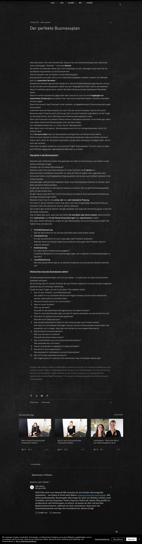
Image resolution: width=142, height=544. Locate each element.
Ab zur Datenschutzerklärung (26, 541)
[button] (120, 4)
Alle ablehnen (118, 539)
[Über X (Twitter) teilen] (36, 396)
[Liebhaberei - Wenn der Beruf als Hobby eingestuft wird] (107, 428)
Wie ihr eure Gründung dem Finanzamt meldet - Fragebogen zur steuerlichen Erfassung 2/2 (34, 441)
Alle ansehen (118, 415)
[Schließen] (139, 539)
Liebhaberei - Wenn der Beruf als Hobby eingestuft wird (106, 441)
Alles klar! (131, 539)
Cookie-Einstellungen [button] (102, 539)
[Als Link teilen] (47, 396)
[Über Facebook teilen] (31, 396)
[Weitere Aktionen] (110, 22)
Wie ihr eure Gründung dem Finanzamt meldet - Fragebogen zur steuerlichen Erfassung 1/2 (70, 441)
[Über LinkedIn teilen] (42, 396)
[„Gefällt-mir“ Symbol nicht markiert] (36, 512)
